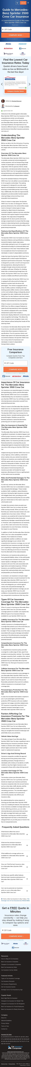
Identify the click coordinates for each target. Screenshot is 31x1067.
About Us (3, 1018)
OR (11, 1041)
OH (9, 1041)
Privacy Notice (5, 1023)
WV (5, 1043)
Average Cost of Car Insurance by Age (11, 989)
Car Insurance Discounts (7, 981)
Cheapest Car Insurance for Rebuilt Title (12, 1001)
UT (24, 1041)
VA (28, 1041)
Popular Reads (6, 995)
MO (18, 1039)
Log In (23, 3)
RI (14, 1041)
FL (20, 1037)
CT (14, 1037)
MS (16, 1039)
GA (22, 1037)
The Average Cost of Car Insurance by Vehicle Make (15, 899)
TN (20, 1041)
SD (18, 1041)
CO (12, 1037)
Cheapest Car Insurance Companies (11, 964)
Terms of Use (20, 38)
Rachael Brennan (16, 101)
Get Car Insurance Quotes (8, 987)
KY (2, 1039)
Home (4, 899)
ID (23, 1037)
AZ (8, 1037)
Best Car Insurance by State (9, 967)
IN (26, 1037)
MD (8, 1039)
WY (9, 1043)
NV (23, 1039)
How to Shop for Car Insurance (9, 959)
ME (6, 1039)
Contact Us (4, 1029)
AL (2, 1037)
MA (10, 1039)
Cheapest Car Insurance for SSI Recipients (13, 1003)
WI (7, 1043)
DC (18, 1037)
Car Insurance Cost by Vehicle (9, 970)
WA (6, 1041)
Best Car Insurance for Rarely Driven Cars (12, 1009)
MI (12, 1039)
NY (28, 1039)
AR (6, 1037)
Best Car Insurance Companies (9, 961)
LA (4, 1039)
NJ (26, 1039)
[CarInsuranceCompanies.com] (15, 1047)
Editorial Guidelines (6, 1020)
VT (26, 1041)
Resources (4, 956)
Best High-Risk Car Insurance (9, 998)
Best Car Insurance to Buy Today (17, 899)
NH (25, 1039)
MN (14, 1039)
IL (25, 1037)
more (17, 84)
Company (4, 1015)
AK (4, 1037)
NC (2, 1041)
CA (10, 1037)
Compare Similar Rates (15, 91)
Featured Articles (7, 976)
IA (28, 1037)
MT (21, 1039)
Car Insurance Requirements (9, 984)
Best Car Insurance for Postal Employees (12, 1006)
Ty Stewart (16, 106)
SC (16, 1041)
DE (16, 1037)
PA (13, 1041)
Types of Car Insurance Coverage (10, 978)
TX (22, 1041)
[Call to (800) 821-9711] (17, 3)
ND (4, 1041)
